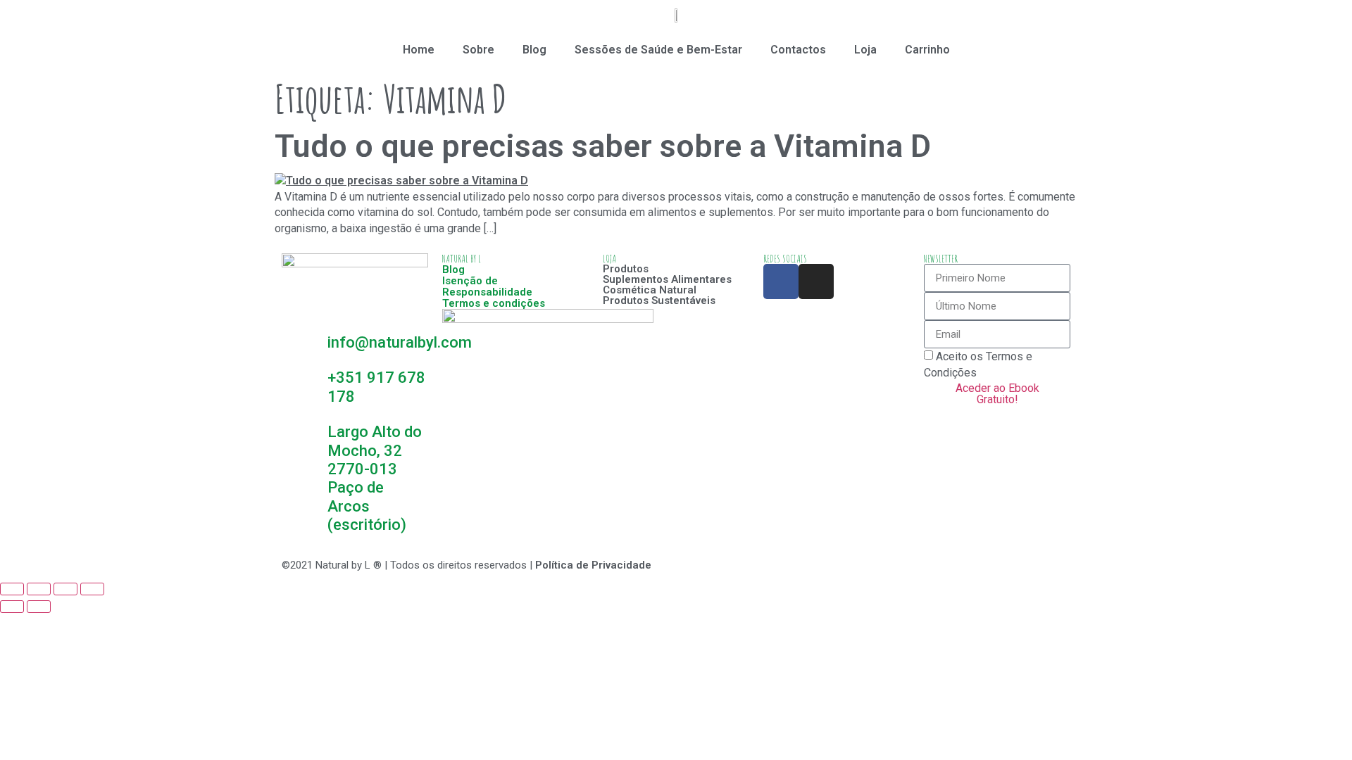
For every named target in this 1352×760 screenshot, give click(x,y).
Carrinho (927, 49)
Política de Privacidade (593, 565)
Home (418, 49)
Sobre (478, 49)
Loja (865, 49)
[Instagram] (816, 281)
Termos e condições (493, 303)
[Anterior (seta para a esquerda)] (12, 606)
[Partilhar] (39, 589)
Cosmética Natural (649, 290)
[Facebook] (781, 281)
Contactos (798, 49)
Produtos (626, 268)
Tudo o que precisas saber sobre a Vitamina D (603, 146)
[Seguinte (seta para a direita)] (39, 606)
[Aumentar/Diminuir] (92, 589)
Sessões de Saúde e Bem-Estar (658, 49)
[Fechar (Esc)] (12, 589)
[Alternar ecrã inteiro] (65, 589)
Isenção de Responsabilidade (487, 286)
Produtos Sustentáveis (659, 300)
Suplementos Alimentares (667, 279)
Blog (534, 49)
